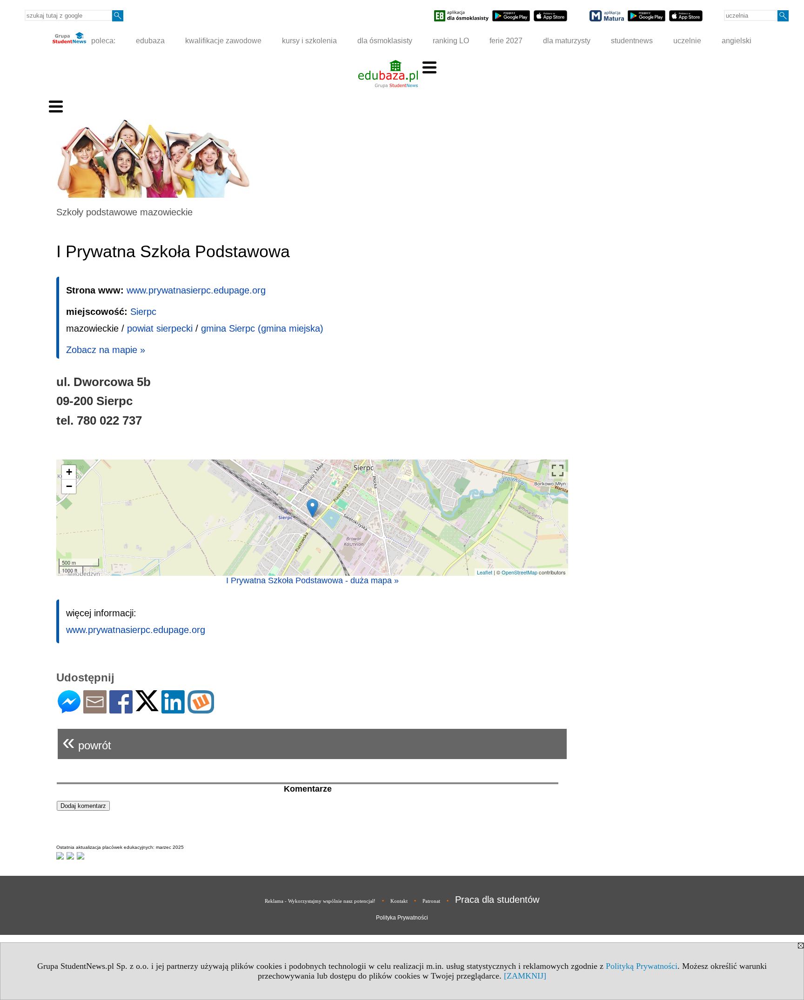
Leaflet (484, 572)
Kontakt (399, 901)
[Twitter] (147, 707)
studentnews (632, 41)
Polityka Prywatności (402, 917)
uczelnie (687, 41)
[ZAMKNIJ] (525, 975)
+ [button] (69, 472)
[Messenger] (69, 709)
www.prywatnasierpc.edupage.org (196, 290)
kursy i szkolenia (309, 41)
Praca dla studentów (497, 899)
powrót (86, 741)
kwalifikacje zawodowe (223, 41)
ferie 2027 (506, 41)
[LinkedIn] (173, 709)
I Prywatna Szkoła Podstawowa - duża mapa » (312, 580)
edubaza (150, 41)
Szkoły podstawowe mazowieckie (124, 212)
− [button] (69, 486)
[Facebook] (121, 709)
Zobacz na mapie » (105, 350)
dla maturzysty (566, 41)
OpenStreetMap (519, 572)
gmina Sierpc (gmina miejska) (262, 328)
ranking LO (451, 41)
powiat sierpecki (160, 328)
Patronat (431, 901)
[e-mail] (95, 709)
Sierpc (143, 312)
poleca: (102, 41)
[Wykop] (201, 709)
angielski (736, 41)
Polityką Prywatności (641, 966)
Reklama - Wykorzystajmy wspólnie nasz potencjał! (320, 901)
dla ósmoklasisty (384, 41)
